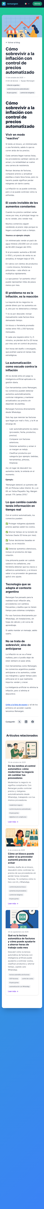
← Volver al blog (13, 42)
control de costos (27, 978)
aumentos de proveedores (17, 891)
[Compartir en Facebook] (32, 721)
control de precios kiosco (17, 887)
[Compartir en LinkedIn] (26, 721)
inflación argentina (13, 85)
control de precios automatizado (18, 89)
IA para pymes (12, 93)
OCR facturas (13, 978)
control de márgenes (27, 93)
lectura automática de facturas (19, 974)
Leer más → (13, 822)
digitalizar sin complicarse (17, 817)
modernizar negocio (15, 805)
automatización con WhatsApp (19, 986)
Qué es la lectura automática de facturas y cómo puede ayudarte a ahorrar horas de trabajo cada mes (21, 941)
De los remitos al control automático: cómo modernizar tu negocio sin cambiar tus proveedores (21, 772)
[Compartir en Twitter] (19, 721)
